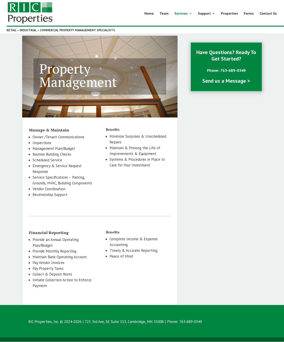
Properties (229, 14)
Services (181, 14)
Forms (249, 14)
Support (204, 14)
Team (164, 14)
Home (149, 14)
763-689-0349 (233, 70)
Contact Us (268, 14)
